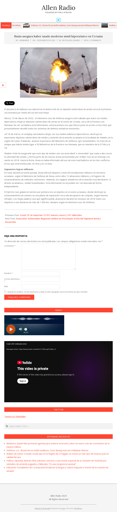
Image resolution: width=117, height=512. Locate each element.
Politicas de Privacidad (42, 508)
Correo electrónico (12, 280)
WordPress (78, 508)
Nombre (8, 273)
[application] (58, 371)
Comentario (9, 246)
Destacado (67, 40)
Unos (63, 508)
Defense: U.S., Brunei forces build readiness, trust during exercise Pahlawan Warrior (56, 25)
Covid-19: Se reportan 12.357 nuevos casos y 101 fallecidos (51, 215)
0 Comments (95, 40)
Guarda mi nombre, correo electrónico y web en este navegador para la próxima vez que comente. (47, 292)
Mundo (76, 40)
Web (6, 286)
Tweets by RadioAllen (15, 416)
